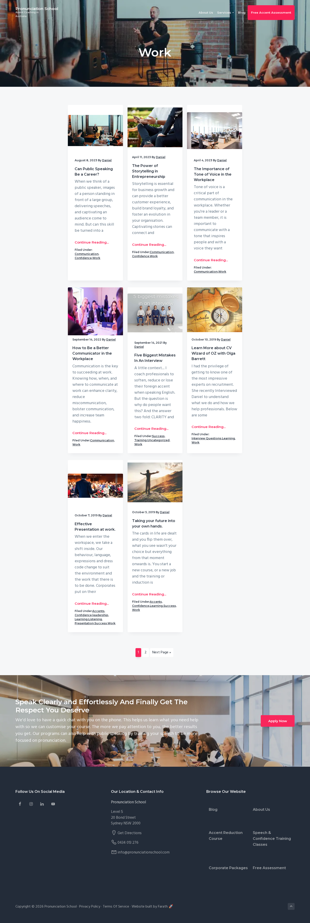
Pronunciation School (36, 8)
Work (96, 258)
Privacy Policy (89, 907)
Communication (86, 254)
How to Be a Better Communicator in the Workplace (92, 353)
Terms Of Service (116, 907)
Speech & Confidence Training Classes (272, 839)
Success (158, 436)
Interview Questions (206, 438)
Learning (228, 438)
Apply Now (277, 721)
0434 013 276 (128, 843)
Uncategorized (158, 440)
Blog (213, 809)
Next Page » (161, 653)
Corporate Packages (228, 868)
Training (140, 440)
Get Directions (130, 833)
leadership (100, 615)
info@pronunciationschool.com (144, 852)
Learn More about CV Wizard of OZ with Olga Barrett (213, 353)
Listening (95, 619)
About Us (261, 809)
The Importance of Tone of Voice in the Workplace (212, 174)
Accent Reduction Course (226, 836)
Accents (98, 611)
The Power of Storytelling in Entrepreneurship (148, 171)
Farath (163, 907)
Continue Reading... (92, 242)
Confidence (83, 258)
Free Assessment (269, 868)
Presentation (84, 623)
